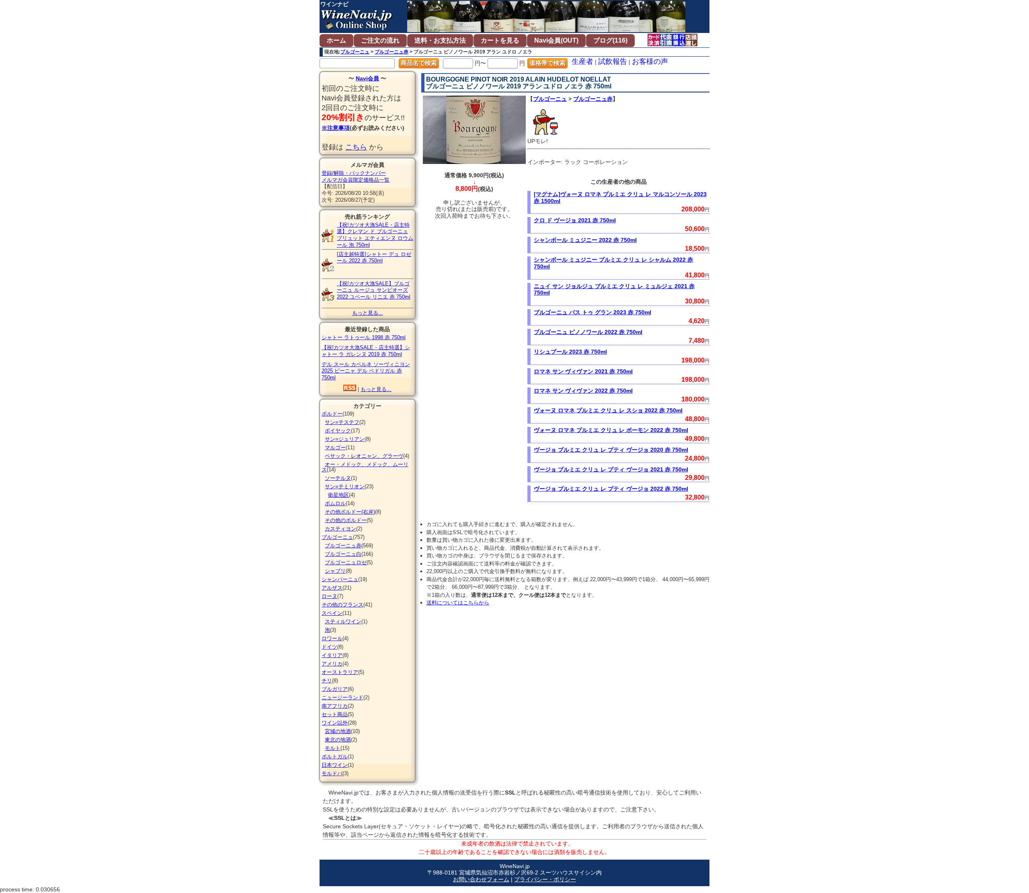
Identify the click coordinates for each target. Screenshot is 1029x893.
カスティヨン (340, 529)
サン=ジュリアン (345, 439)
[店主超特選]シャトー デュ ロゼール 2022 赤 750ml (374, 257)
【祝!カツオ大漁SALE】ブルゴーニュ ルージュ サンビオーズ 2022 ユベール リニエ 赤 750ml (373, 290)
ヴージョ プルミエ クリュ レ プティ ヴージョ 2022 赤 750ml (611, 488)
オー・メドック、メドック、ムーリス (365, 467)
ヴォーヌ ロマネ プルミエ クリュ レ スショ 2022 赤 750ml (608, 410)
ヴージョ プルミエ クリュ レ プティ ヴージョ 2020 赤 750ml (611, 449)
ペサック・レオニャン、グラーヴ (364, 456)
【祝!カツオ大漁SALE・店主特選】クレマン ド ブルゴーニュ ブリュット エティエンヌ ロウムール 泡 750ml (375, 235)
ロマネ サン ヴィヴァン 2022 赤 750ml (583, 390)
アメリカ (332, 664)
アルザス (332, 588)
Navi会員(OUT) (556, 40)
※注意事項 (336, 128)
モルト (332, 748)
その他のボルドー (346, 520)
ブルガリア (335, 689)
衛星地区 (338, 495)
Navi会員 (367, 78)
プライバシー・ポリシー (545, 879)
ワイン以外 (335, 723)
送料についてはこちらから (457, 603)
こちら (356, 147)
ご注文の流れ (380, 40)
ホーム (336, 40)
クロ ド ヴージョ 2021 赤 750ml (575, 220)
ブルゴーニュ (354, 52)
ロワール (332, 638)
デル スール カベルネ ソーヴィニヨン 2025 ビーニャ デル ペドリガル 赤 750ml (366, 371)
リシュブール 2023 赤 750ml (570, 351)
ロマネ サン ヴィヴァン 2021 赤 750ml (583, 371)
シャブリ (335, 571)
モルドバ (332, 773)
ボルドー (332, 414)
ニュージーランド (342, 697)
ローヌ (329, 596)
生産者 (582, 61)
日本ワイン (335, 765)
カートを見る (500, 40)
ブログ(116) (610, 40)
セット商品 (335, 714)
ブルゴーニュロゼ (346, 562)
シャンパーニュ (340, 579)
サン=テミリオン (345, 486)
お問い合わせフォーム (481, 879)
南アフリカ (335, 706)
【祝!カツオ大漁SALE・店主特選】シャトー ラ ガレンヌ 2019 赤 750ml (366, 350)
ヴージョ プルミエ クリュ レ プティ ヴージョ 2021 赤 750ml (611, 469)
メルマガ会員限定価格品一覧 (355, 180)
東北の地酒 (338, 740)
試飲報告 (612, 61)
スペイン (332, 613)
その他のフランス (342, 605)
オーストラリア (340, 672)
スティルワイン (343, 622)
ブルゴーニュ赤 (391, 52)
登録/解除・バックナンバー (354, 173)
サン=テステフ (342, 422)
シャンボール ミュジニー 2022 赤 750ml (585, 240)
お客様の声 (650, 61)
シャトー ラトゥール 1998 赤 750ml (364, 337)
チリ (327, 681)
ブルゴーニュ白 (343, 554)
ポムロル (335, 503)
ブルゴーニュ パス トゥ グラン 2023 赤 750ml (592, 312)
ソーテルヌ (338, 478)
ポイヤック (338, 431)
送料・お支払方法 (440, 40)
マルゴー (335, 447)
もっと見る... (367, 313)
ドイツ (329, 647)
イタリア (332, 655)
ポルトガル (335, 757)
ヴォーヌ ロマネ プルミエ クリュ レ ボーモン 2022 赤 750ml (611, 430)
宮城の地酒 (338, 731)
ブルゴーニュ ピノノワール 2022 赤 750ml (588, 332)
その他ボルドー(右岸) (350, 512)
